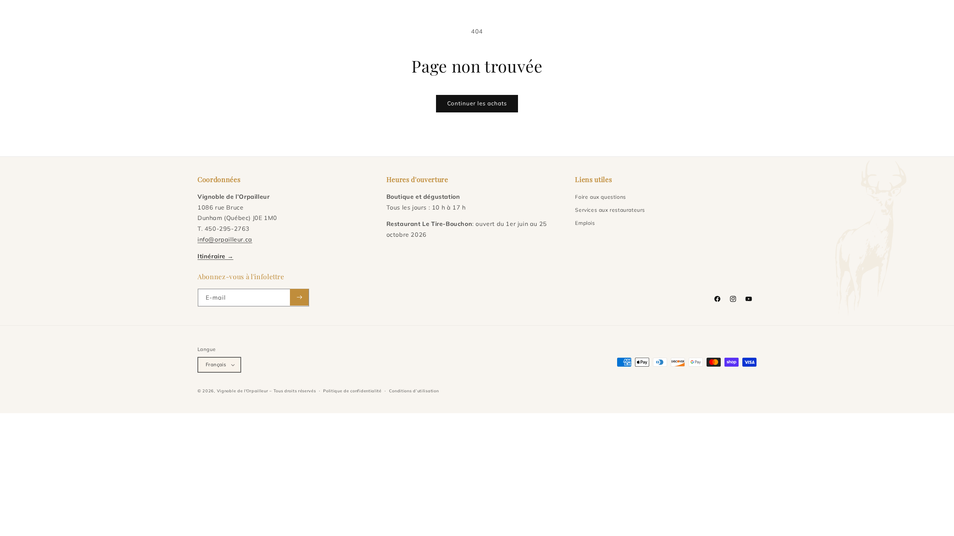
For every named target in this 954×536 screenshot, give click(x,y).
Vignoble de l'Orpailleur (242, 390)
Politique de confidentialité (352, 390)
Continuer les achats (477, 103)
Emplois (585, 223)
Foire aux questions (600, 197)
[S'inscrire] (299, 297)
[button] (298, 18)
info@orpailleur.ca (225, 239)
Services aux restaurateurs (610, 210)
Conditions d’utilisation (414, 390)
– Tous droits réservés (292, 390)
